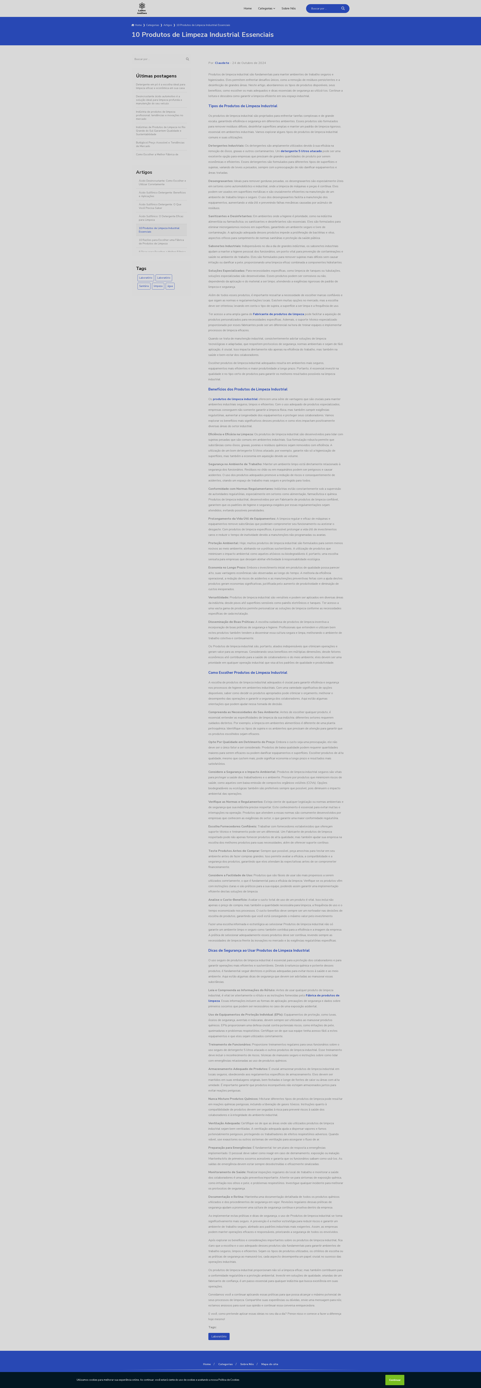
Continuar (395, 1380)
